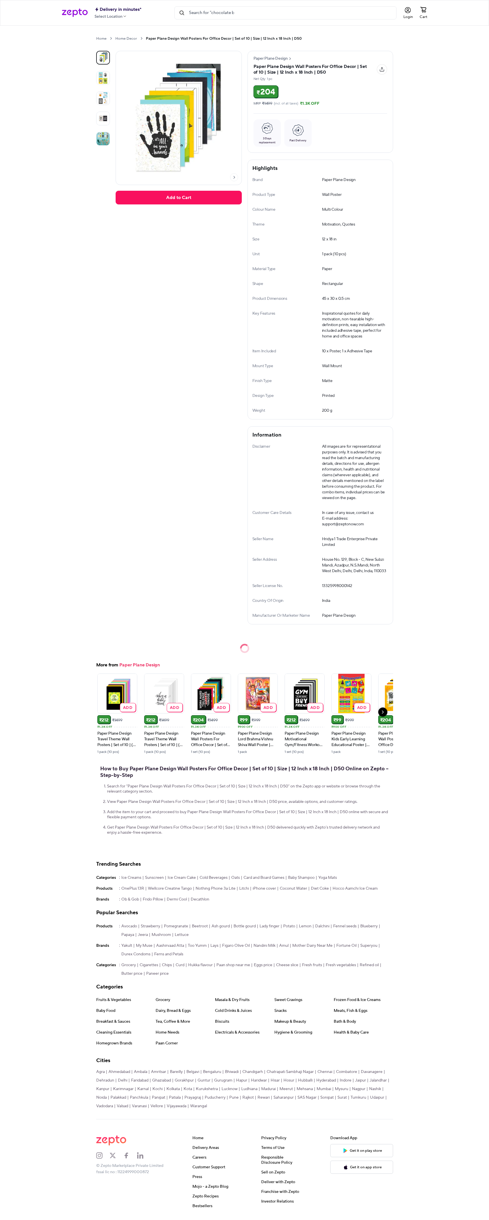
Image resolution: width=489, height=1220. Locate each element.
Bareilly (176, 1071)
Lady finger (269, 926)
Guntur (204, 1080)
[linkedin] (144, 1155)
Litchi (244, 888)
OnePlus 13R (132, 888)
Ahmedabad (119, 1071)
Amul (284, 945)
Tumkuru (358, 1097)
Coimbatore (346, 1071)
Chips (167, 965)
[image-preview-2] (103, 98)
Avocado (129, 926)
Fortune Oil (346, 945)
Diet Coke (320, 888)
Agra (100, 1071)
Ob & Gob (130, 899)
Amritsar (158, 1071)
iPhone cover (264, 888)
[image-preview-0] (103, 58)
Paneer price (157, 973)
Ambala (140, 1071)
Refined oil (369, 965)
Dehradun (105, 1080)
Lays (214, 945)
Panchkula (139, 1097)
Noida (101, 1097)
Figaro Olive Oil (236, 945)
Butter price (131, 973)
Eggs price (263, 965)
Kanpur (102, 1089)
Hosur (288, 1080)
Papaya (127, 934)
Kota (188, 1089)
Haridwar (259, 1080)
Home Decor (126, 38)
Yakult (126, 945)
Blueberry (369, 926)
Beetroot (200, 926)
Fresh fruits (312, 965)
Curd (180, 965)
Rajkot (248, 1097)
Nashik (375, 1089)
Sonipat (327, 1097)
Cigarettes (149, 965)
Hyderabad (326, 1080)
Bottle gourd (245, 926)
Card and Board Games (264, 877)
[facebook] (130, 1155)
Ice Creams (131, 877)
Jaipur (360, 1080)
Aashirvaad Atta (170, 945)
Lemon (305, 926)
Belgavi (192, 1071)
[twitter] (116, 1155)
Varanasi (139, 1106)
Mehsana (305, 1089)
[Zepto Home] (75, 13)
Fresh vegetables (341, 965)
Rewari (263, 1097)
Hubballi (305, 1080)
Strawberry (150, 926)
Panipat (158, 1097)
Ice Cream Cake (182, 877)
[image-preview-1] (103, 78)
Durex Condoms (135, 954)
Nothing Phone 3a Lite (216, 888)
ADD (127, 707)
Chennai (324, 1071)
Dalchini (322, 926)
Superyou (368, 945)
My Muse (144, 945)
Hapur (241, 1080)
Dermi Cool (177, 899)
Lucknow (230, 1089)
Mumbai (324, 1089)
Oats (235, 877)
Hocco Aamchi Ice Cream (355, 888)
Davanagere (372, 1071)
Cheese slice (287, 965)
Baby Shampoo (301, 877)
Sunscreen (154, 877)
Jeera (143, 934)
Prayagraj (192, 1097)
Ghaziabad (161, 1080)
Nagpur (358, 1089)
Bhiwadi (232, 1071)
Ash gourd (221, 926)
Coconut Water (293, 888)
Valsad (122, 1106)
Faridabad (139, 1080)
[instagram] (103, 1155)
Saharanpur (283, 1097)
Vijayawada (176, 1106)
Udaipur (377, 1097)
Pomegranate (176, 926)
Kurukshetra (207, 1089)
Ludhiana (249, 1089)
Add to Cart (178, 197)
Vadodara (104, 1106)
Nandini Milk (264, 945)
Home (101, 38)
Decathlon (200, 899)
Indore (345, 1080)
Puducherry (215, 1097)
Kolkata (173, 1089)
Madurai (268, 1089)
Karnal (143, 1089)
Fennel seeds (345, 926)
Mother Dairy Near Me (312, 945)
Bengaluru (212, 1071)
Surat (342, 1097)
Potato (289, 926)
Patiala (175, 1097)
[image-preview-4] (103, 139)
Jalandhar (378, 1080)
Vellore (156, 1106)
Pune (234, 1097)
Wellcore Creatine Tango (170, 888)
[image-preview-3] (103, 118)
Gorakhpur (184, 1080)
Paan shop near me (233, 965)
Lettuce (182, 934)
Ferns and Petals (168, 954)
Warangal (198, 1106)
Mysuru (341, 1089)
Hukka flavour (200, 965)
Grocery (128, 965)
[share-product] (382, 69)
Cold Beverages (214, 877)
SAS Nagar (307, 1097)
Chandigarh (252, 1071)
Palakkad (118, 1097)
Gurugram (223, 1080)
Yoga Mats (327, 877)
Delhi (122, 1080)
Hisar (275, 1080)
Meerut (286, 1089)
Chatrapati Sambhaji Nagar (290, 1071)
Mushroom (161, 934)
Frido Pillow (153, 899)
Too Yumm (197, 945)
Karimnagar (123, 1089)
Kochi (157, 1089)
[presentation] (111, 38)
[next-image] (234, 177)
